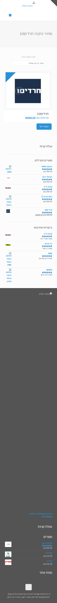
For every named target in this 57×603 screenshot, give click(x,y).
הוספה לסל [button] (44, 126)
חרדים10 (43, 113)
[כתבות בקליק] (28, 5)
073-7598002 (46, 517)
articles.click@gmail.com (40, 514)
